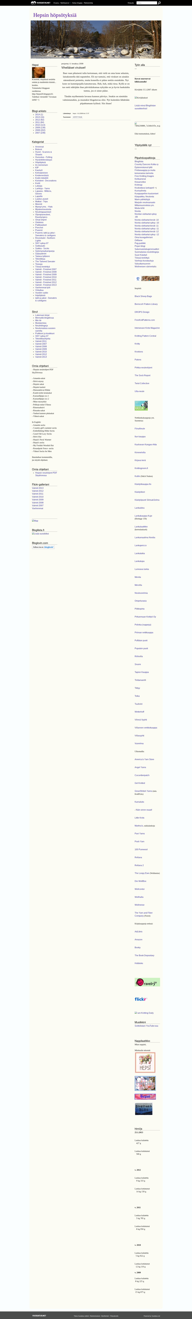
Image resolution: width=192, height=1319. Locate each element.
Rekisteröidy (88, 3)
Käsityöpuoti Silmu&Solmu (147, 500)
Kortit (37, 183)
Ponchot (39, 227)
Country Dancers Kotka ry (146, 164)
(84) (39, 122)
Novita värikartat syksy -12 (147, 234)
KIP (37, 167)
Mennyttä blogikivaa (44, 318)
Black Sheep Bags (143, 296)
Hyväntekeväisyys (43, 160)
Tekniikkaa (40, 259)
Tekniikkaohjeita (42, 339)
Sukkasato (40, 246)
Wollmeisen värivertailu (145, 266)
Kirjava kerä (140, 460)
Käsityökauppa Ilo (143, 484)
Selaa (77, 3)
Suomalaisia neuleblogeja (147, 252)
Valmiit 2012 (41, 354)
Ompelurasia (141, 601)
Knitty (137, 344)
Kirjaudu (131, 3)
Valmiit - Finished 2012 (46, 282)
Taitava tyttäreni (42, 256)
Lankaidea (139, 508)
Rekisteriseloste (95, 1316)
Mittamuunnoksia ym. (144, 205)
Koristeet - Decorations (45, 181)
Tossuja (38, 264)
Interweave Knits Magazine (147, 328)
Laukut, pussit (41, 199)
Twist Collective (142, 383)
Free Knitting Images (144, 176)
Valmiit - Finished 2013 (46, 285)
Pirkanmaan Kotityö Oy (145, 617)
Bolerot (38, 149)
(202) (40, 130)
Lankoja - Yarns (42, 188)
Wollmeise (139, 905)
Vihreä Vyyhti (141, 720)
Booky (138, 947)
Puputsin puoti (141, 648)
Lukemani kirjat (42, 315)
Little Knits (139, 818)
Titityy (137, 688)
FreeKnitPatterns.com (145, 320)
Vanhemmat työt (42, 287)
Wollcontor (140, 889)
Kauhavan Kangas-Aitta (146, 444)
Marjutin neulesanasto (145, 202)
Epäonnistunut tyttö (143, 167)
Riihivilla (139, 656)
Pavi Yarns (140, 833)
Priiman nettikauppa (144, 632)
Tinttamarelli (140, 680)
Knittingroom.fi (141, 468)
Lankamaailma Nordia (145, 537)
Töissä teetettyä (42, 267)
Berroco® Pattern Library (146, 304)
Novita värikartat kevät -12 (147, 231)
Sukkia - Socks (42, 248)
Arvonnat (39, 147)
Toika (137, 696)
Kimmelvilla (140, 452)
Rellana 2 (139, 865)
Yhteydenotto (114, 1316)
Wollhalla (139, 897)
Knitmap (138, 185)
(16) (39, 117)
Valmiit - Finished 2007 (46, 269)
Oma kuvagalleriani (144, 237)
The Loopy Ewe (142, 873)
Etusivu (56, 3)
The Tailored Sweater (45, 261)
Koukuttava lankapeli (145, 188)
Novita (138, 211)
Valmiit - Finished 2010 (46, 277)
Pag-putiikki (140, 243)
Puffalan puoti (141, 640)
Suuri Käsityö (141, 255)
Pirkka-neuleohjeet (143, 367)
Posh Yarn (139, 841)
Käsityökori (140, 492)
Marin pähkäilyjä (142, 199)
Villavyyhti (139, 736)
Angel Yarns (140, 767)
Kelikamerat (140, 179)
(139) (40, 127)
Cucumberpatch (142, 775)
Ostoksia (39, 222)
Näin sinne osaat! (144, 810)
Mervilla (138, 585)
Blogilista (139, 161)
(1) (39, 114)
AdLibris (138, 931)
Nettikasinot (64, 3)
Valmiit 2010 (41, 352)
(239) (40, 133)
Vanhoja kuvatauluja (144, 261)
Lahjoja (38, 186)
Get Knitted (140, 783)
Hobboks (139, 963)
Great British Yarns (143, 791)
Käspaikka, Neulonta (144, 196)
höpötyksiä (40, 295)
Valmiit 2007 (41, 344)
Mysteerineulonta (43, 209)
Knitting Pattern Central (145, 336)
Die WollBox (140, 881)
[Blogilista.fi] (40, 534)
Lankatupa (139, 561)
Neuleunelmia (141, 593)
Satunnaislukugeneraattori (147, 249)
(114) (40, 125)
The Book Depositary (144, 955)
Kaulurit (38, 170)
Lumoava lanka (142, 569)
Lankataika (140, 553)
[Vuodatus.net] (39, 1316)
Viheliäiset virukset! (73, 67)
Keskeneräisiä (42, 175)
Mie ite (38, 320)
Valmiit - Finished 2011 (45, 280)
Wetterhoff (139, 712)
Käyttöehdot (105, 1316)
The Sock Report (142, 375)
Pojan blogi (140, 246)
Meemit (38, 204)
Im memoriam (41, 165)
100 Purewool (141, 849)
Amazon (138, 939)
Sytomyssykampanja (44, 251)
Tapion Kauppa (142, 672)
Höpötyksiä (77, 117)
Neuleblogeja (41, 326)
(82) (39, 120)
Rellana (138, 857)
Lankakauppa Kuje (143, 516)
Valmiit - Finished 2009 (46, 274)
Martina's (139, 826)
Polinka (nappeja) (143, 625)
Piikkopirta (139, 609)
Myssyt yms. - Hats (44, 207)
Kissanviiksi (140, 182)
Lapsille (39, 196)
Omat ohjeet (40, 220)
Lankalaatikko (141, 527)
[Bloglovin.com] (43, 547)
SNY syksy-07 (41, 243)
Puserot (38, 230)
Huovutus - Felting (43, 157)
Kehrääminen (41, 173)
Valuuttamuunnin (142, 264)
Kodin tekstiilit (41, 178)
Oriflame (138, 240)
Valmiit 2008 (41, 346)
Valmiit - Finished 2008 (46, 272)
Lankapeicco (141, 545)
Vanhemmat (37, 508)
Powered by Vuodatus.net (152, 1316)
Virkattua (39, 290)
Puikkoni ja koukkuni (44, 333)
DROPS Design (142, 312)
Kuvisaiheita (140, 191)
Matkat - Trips (41, 201)
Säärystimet (40, 254)
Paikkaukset (41, 225)
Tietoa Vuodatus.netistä (81, 1316)
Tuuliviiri (138, 704)
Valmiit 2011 (41, 341)
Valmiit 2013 (41, 357)
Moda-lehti (139, 208)
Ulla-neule (139, 391)
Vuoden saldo (41, 293)
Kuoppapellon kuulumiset (146, 193)
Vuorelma (139, 743)
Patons (138, 360)
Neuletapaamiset (43, 212)
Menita (138, 577)
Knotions (139, 352)
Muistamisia (40, 323)
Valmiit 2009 (41, 349)
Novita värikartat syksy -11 (147, 229)
